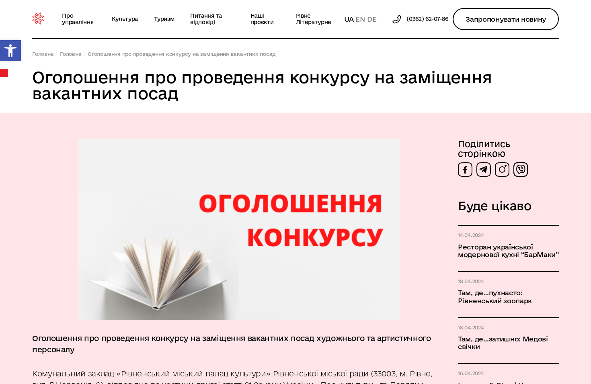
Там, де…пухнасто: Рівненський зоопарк (495, 296)
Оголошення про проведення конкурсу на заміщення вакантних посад (182, 54)
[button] (10, 50)
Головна (42, 54)
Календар (4, 73)
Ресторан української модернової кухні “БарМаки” (508, 250)
